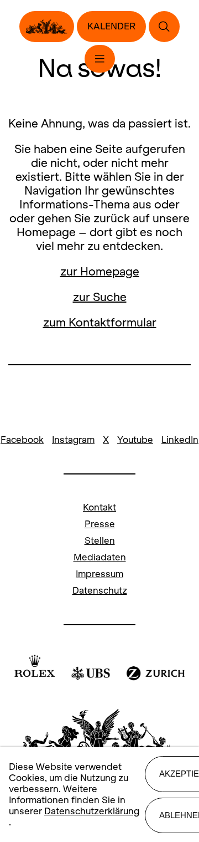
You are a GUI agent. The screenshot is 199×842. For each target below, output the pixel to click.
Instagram (73, 440)
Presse (100, 524)
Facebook (22, 440)
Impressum (99, 574)
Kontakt (99, 507)
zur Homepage (99, 271)
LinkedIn (179, 440)
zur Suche (100, 296)
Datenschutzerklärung (91, 811)
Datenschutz (99, 590)
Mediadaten (100, 557)
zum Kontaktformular (99, 322)
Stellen (100, 540)
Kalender (111, 26)
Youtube (135, 440)
